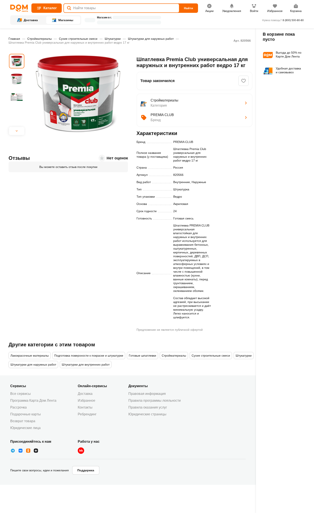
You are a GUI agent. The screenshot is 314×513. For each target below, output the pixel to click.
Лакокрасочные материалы (29, 355)
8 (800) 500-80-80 (293, 20)
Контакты (85, 407)
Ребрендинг (87, 414)
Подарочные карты (25, 414)
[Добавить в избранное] (243, 80)
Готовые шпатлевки (142, 355)
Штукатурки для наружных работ (151, 38)
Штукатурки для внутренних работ (86, 364)
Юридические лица (25, 428)
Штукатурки (113, 38)
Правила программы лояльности (154, 400)
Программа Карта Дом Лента (33, 400)
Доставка (85, 393)
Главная (14, 38)
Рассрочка (18, 407)
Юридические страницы (147, 414)
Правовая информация (147, 393)
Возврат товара (22, 421)
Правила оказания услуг (147, 407)
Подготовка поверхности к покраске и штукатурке (88, 355)
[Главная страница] (19, 8)
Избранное (86, 400)
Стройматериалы (39, 38)
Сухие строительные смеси (78, 38)
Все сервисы (20, 393)
